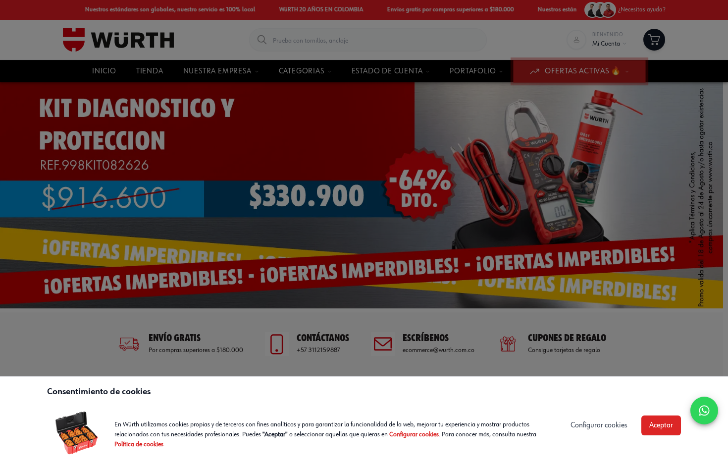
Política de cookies (138, 444)
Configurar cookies (414, 434)
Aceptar (661, 425)
